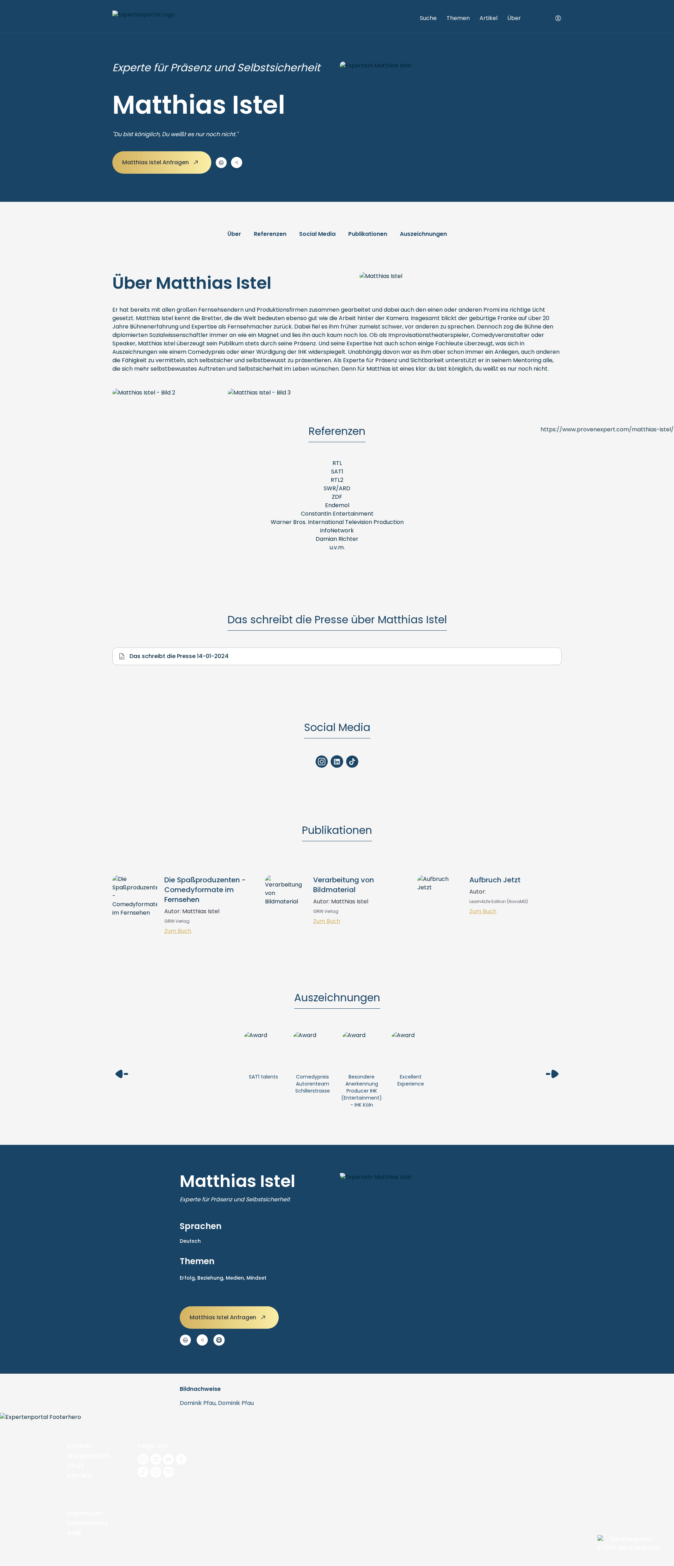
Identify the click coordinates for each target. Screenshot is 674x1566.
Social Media (317, 234)
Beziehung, (211, 1277)
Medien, (236, 1277)
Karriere (79, 1475)
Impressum (85, 1513)
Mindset (256, 1277)
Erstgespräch (88, 1455)
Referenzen (270, 234)
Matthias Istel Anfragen (156, 162)
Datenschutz (87, 1523)
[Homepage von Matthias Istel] (219, 1340)
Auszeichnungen (423, 234)
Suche (428, 18)
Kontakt (80, 1445)
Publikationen (367, 234)
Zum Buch (177, 931)
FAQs (75, 1465)
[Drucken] (221, 162)
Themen (458, 18)
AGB (74, 1532)
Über (514, 18)
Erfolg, (188, 1277)
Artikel (488, 18)
